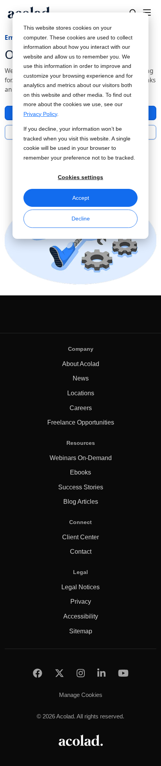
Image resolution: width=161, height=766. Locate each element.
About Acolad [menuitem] (80, 364)
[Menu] (147, 12)
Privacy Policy (40, 114)
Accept (80, 198)
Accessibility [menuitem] (80, 616)
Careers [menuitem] (81, 408)
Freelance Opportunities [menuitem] (80, 422)
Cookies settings (80, 177)
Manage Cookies (80, 694)
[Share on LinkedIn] (101, 673)
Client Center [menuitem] (80, 537)
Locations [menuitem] (80, 393)
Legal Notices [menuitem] (80, 587)
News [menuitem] (81, 378)
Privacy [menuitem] (80, 601)
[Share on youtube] (123, 673)
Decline (81, 218)
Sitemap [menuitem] (80, 631)
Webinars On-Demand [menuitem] (81, 458)
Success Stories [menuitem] (80, 487)
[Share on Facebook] (37, 673)
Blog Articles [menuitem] (80, 501)
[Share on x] (59, 673)
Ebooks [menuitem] (80, 472)
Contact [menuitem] (80, 551)
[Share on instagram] (81, 673)
